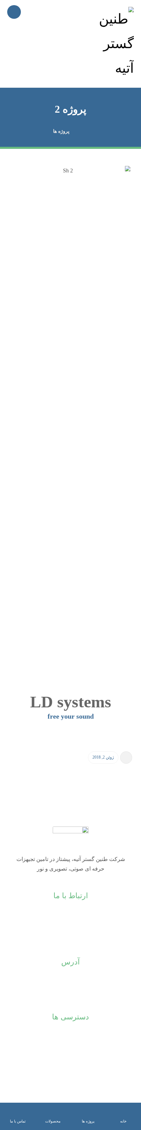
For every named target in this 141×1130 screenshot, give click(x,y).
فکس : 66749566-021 (70, 924)
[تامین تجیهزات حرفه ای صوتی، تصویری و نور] (113, 44)
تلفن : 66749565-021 (70, 913)
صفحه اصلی (71, 1034)
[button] (14, 12)
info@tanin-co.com (70, 934)
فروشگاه (70, 1045)
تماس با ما (70, 1056)
